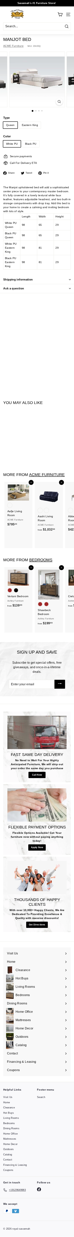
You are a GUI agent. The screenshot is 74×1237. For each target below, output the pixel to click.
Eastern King (30, 125)
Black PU (30, 143)
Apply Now (37, 847)
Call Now (37, 775)
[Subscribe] (59, 684)
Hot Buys (8, 1112)
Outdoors (8, 1149)
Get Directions (37, 924)
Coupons (8, 1170)
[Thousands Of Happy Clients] (37, 877)
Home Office (10, 1133)
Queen (10, 125)
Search (41, 1097)
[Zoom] (59, 101)
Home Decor (10, 1144)
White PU (12, 143)
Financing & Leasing (15, 1165)
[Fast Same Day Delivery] (37, 732)
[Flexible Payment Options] (37, 805)
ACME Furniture (13, 45)
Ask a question (13, 288)
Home (6, 1102)
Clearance (9, 1107)
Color (7, 136)
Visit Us (8, 1097)
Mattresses (9, 1138)
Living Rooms (11, 1118)
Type (6, 117)
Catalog (7, 1154)
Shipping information (18, 279)
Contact (7, 1159)
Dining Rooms (11, 1128)
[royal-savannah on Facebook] (39, 1189)
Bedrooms (40, 560)
